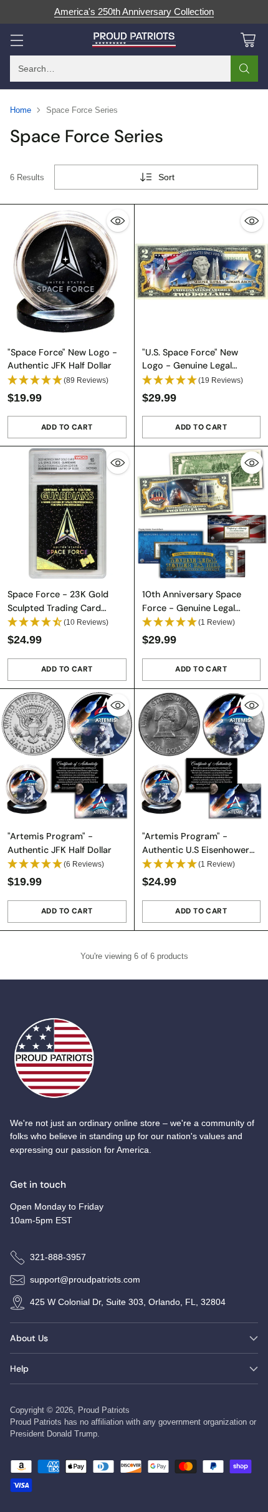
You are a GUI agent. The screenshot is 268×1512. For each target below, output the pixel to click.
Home (20, 110)
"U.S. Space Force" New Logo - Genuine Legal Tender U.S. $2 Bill (190, 366)
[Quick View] (118, 220)
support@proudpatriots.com (85, 1279)
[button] (67, 380)
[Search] (244, 68)
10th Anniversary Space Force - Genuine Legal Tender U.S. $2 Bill (191, 608)
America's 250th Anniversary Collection (134, 12)
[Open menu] (16, 39)
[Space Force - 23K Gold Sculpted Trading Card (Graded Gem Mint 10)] (67, 513)
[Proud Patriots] (134, 39)
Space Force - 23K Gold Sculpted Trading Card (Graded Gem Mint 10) (57, 608)
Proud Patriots (104, 1410)
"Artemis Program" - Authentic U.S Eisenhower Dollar (195, 850)
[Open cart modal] (248, 39)
